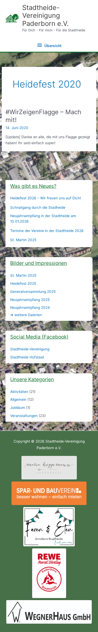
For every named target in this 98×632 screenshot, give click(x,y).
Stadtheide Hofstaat (27, 357)
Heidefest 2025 (23, 283)
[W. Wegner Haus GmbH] (49, 612)
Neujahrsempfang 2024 (30, 307)
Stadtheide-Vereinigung (29, 349)
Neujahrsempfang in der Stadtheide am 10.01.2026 (43, 218)
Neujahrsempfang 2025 (30, 300)
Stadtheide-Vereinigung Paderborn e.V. (45, 15)
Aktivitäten (19, 392)
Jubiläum (17, 407)
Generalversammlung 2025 (33, 291)
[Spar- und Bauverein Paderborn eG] (49, 493)
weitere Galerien (26, 315)
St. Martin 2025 (23, 240)
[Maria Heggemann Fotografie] (49, 467)
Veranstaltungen (24, 416)
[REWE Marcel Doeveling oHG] (49, 573)
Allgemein (18, 399)
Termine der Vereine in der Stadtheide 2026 (47, 231)
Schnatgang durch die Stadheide (37, 207)
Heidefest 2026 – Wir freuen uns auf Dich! (45, 198)
